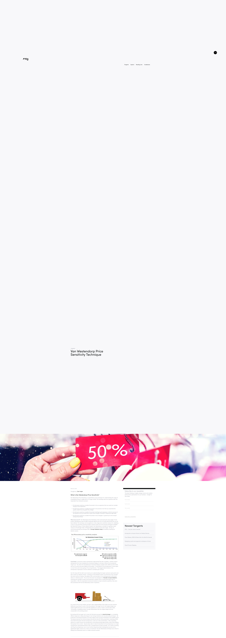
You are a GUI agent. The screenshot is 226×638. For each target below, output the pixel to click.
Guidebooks (147, 64)
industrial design (106, 614)
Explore (132, 64)
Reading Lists (139, 64)
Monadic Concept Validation (110, 577)
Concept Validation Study (97, 529)
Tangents (126, 64)
